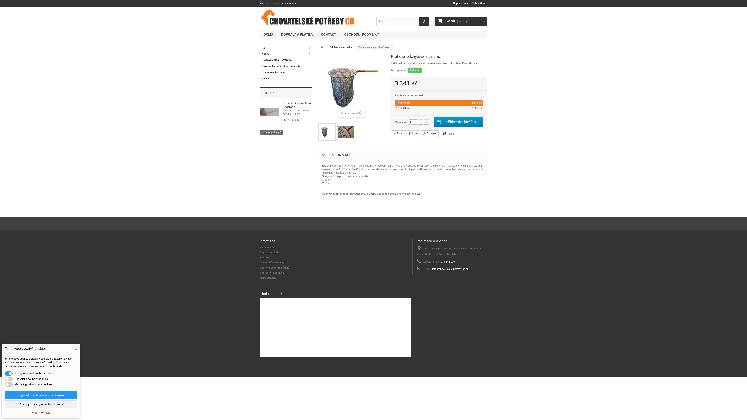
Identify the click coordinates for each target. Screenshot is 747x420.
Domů (268, 34)
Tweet (399, 133)
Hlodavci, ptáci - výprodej (277, 60)
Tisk (451, 133)
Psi (264, 47)
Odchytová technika (273, 72)
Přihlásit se (478, 3)
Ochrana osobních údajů (274, 267)
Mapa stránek (268, 277)
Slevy (269, 93)
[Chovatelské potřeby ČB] (307, 18)
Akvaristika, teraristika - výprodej (281, 66)
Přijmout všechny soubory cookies (40, 395)
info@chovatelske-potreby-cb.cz (450, 268)
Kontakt (328, 34)
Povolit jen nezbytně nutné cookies (41, 404)
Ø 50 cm (405, 108)
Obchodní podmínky (361, 34)
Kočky (265, 53)
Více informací (41, 412)
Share (414, 133)
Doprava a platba (297, 34)
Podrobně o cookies (272, 272)
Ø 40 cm (405, 102)
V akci (265, 78)
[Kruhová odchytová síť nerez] (326, 132)
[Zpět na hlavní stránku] (322, 47)
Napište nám (460, 3)
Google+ (431, 133)
